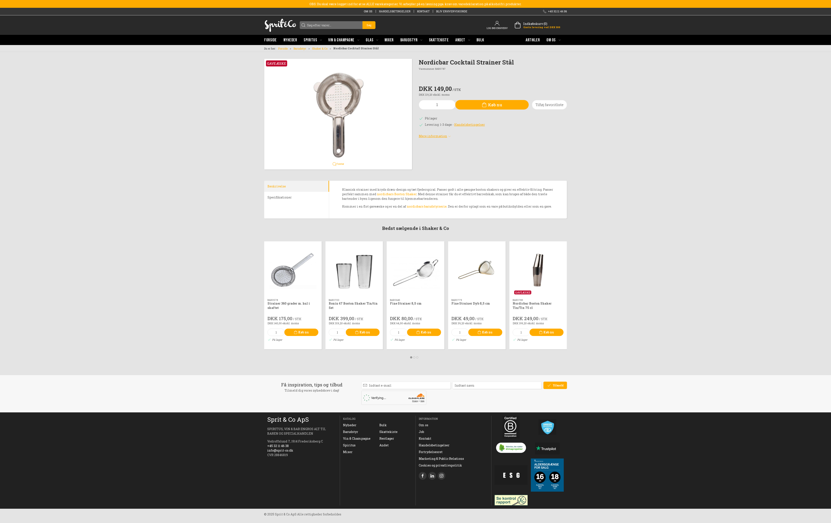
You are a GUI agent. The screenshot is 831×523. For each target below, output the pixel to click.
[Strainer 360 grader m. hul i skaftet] (292, 270)
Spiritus (349, 445)
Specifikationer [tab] (279, 197)
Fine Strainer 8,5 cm (406, 304)
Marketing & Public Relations (441, 459)
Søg (369, 25)
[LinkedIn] (432, 476)
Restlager (386, 438)
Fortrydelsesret (431, 452)
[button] (312, 40)
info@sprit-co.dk (280, 450)
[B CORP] (511, 427)
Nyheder (349, 425)
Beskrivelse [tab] (276, 186)
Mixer (348, 452)
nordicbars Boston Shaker (397, 194)
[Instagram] (441, 476)
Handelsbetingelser (395, 11)
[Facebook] (423, 476)
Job (421, 432)
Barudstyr (299, 48)
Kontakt (423, 11)
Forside (283, 48)
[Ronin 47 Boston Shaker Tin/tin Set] (354, 270)
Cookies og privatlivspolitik (440, 465)
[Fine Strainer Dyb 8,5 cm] (476, 270)
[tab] (411, 357)
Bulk (383, 425)
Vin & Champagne (356, 438)
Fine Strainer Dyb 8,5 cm (470, 304)
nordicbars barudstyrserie (427, 206)
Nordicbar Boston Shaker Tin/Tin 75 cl (532, 306)
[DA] (280, 25)
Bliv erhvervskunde (451, 11)
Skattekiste (388, 432)
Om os (368, 11)
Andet (384, 445)
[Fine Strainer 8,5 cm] (415, 270)
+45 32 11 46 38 (278, 446)
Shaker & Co (319, 48)
